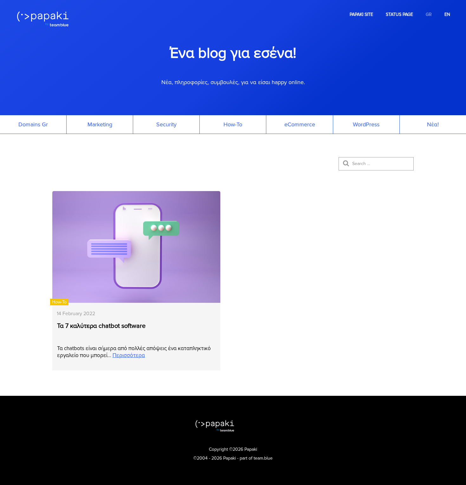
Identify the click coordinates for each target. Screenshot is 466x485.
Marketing (99, 124)
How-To (232, 124)
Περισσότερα (129, 355)
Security (166, 124)
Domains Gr (33, 124)
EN (447, 14)
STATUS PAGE (399, 14)
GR (429, 14)
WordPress (366, 124)
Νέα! (433, 124)
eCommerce (299, 124)
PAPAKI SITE (361, 14)
